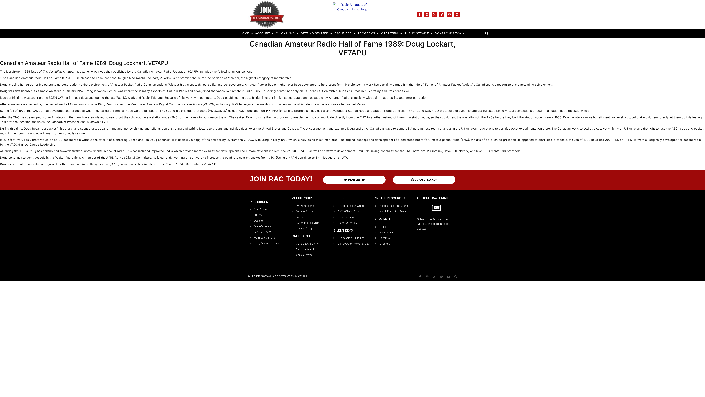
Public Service (416, 33)
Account (262, 33)
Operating (389, 33)
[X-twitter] (434, 14)
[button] (487, 33)
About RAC (343, 33)
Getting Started (314, 33)
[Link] (441, 14)
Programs (366, 33)
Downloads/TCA (448, 33)
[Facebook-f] (419, 14)
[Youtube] (449, 14)
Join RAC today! (281, 179)
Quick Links (285, 33)
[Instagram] (426, 14)
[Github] (457, 14)
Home (244, 33)
